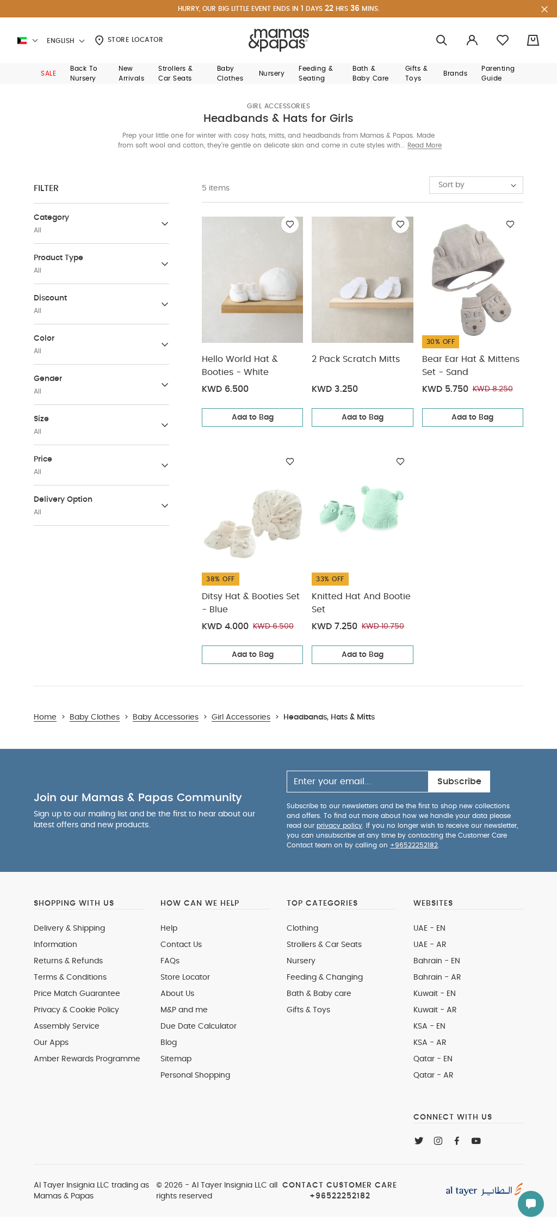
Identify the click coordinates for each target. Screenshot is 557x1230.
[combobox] (476, 185)
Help (168, 928)
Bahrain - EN (436, 961)
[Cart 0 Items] (533, 40)
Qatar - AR (433, 1075)
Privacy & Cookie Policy (76, 1010)
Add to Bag (253, 417)
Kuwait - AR (435, 1010)
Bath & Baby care (319, 994)
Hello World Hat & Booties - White (240, 366)
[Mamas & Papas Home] (279, 40)
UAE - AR (430, 945)
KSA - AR (430, 1043)
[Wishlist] (290, 224)
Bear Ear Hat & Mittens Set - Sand (470, 366)
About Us (177, 994)
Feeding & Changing (325, 977)
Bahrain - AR (437, 977)
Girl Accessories (278, 106)
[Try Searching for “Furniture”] (441, 40)
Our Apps (51, 1043)
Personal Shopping (195, 1075)
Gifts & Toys (308, 1010)
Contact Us (181, 945)
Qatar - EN (433, 1059)
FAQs (170, 961)
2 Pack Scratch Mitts (356, 359)
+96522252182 (414, 845)
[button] (48, 73)
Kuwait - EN (434, 994)
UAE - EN (429, 928)
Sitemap (175, 1059)
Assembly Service (67, 1026)
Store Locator (134, 39)
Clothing (302, 928)
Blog (168, 1043)
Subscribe (459, 781)
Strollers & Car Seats (324, 945)
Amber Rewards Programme (87, 1059)
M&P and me (184, 1010)
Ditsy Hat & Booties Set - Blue (251, 603)
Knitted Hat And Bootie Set (361, 603)
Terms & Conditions (70, 977)
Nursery (301, 961)
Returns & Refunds (68, 961)
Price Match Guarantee (77, 994)
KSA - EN (429, 1026)
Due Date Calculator (198, 1026)
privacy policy (339, 825)
